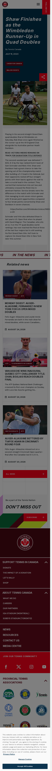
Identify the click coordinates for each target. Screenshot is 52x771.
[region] (25, 749)
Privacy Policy (9, 754)
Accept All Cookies (25, 766)
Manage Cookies (25, 759)
